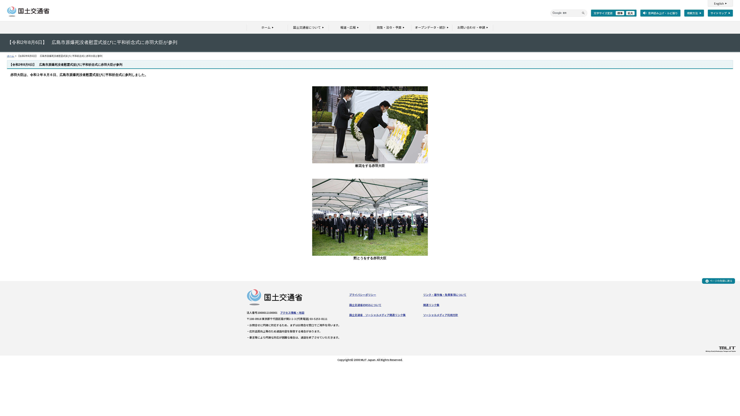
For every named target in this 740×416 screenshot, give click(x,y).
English (719, 3)
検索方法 (692, 13)
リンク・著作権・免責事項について (444, 295)
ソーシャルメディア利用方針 (440, 315)
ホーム (10, 56)
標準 (620, 13)
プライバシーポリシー (362, 295)
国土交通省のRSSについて (365, 305)
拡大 (630, 13)
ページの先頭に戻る (721, 281)
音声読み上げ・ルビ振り (663, 13)
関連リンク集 (431, 305)
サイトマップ (719, 13)
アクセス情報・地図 (292, 313)
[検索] (583, 13)
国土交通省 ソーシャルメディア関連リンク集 (377, 315)
